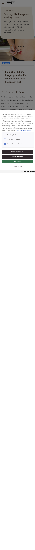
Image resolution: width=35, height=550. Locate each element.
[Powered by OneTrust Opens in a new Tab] (27, 171)
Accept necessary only (17, 151)
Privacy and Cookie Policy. (24, 130)
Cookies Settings (17, 166)
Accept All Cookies (17, 156)
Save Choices (17, 161)
